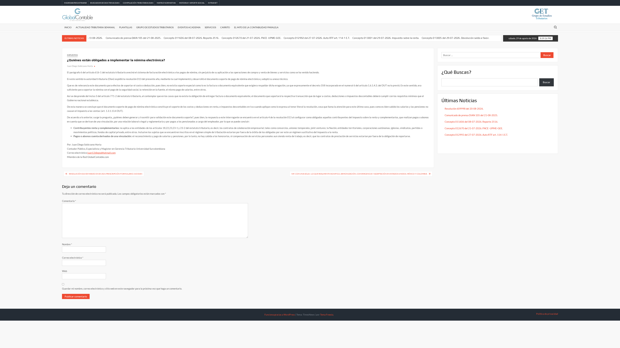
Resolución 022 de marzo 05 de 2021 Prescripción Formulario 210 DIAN (105, 174)
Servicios (210, 27)
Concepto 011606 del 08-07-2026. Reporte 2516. (191, 38)
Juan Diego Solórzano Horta (80, 66)
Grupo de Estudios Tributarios (155, 27)
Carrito (225, 27)
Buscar (546, 82)
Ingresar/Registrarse (75, 3)
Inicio (68, 27)
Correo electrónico (72, 257)
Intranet (212, 3)
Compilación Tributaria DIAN (138, 3)
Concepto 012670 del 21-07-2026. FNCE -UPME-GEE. (251, 38)
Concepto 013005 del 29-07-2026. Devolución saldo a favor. (456, 38)
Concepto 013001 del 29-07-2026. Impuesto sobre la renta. (385, 38)
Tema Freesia (326, 314)
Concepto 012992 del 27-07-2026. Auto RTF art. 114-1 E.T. (317, 38)
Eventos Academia (189, 27)
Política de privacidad (547, 313)
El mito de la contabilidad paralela (256, 27)
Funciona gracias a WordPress (279, 314)
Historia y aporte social (192, 3)
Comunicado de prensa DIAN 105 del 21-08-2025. (133, 38)
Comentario (69, 200)
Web (64, 271)
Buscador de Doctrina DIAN (104, 3)
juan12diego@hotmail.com (102, 152)
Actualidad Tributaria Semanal (95, 27)
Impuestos (72, 55)
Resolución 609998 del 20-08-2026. (464, 108)
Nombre (67, 244)
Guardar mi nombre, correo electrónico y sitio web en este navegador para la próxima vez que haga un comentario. (122, 288)
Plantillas (125, 27)
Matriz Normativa (166, 3)
